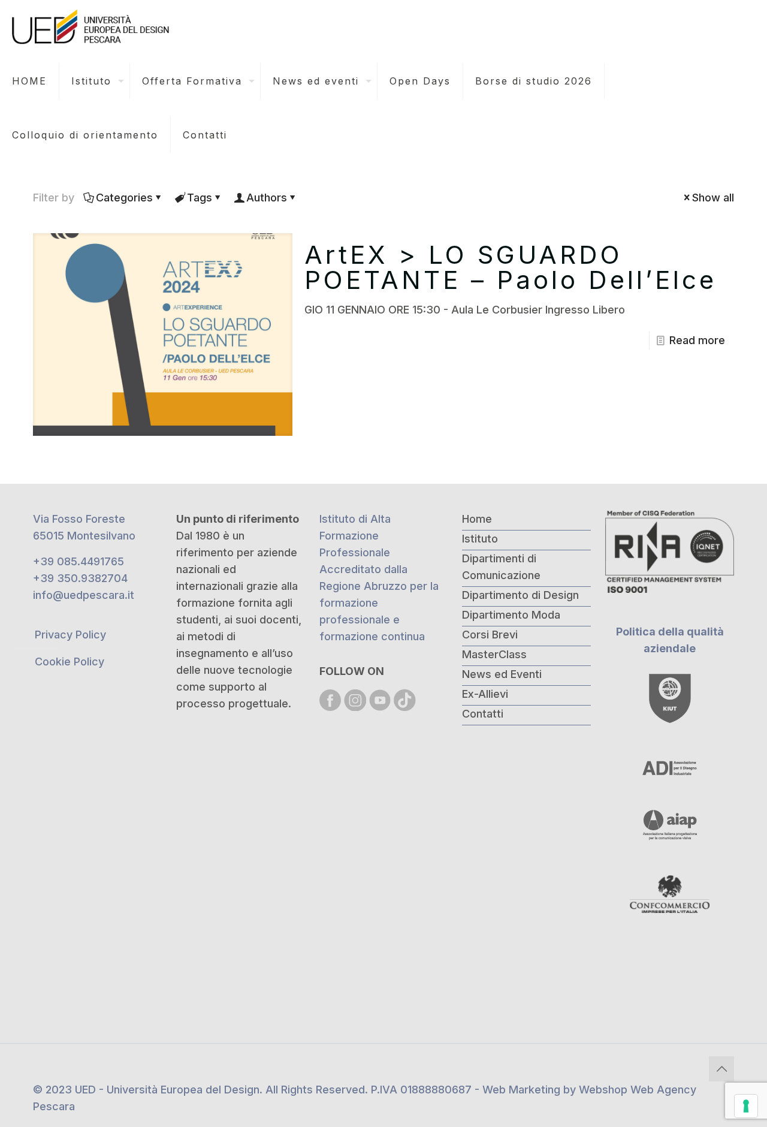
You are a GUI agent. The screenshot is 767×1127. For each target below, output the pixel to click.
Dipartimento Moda (511, 614)
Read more (697, 340)
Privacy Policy (70, 634)
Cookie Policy (69, 661)
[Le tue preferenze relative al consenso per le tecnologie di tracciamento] (746, 1106)
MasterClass (494, 654)
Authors (266, 197)
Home (477, 519)
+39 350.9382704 (80, 578)
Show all (713, 197)
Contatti (482, 713)
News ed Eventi (502, 674)
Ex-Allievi (485, 694)
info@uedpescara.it (83, 595)
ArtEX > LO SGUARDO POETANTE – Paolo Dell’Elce (510, 267)
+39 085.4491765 (78, 561)
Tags (199, 197)
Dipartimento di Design (520, 595)
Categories (124, 197)
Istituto (480, 538)
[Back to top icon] (721, 1068)
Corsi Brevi (490, 634)
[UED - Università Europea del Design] (91, 27)
